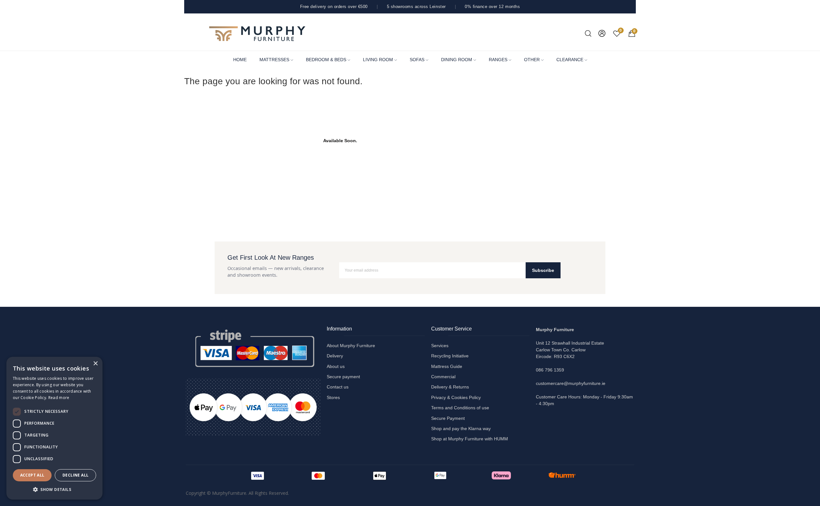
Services (439, 345)
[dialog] (54, 428)
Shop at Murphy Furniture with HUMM (469, 438)
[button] (54, 489)
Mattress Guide (446, 366)
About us (336, 366)
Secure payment (343, 376)
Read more (59, 397)
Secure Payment (448, 418)
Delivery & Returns (450, 386)
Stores (333, 397)
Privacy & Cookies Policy (456, 397)
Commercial (443, 376)
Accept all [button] (32, 475)
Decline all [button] (75, 475)
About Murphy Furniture (351, 345)
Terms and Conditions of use (460, 407)
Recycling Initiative (450, 355)
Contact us (337, 386)
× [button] (95, 363)
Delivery (335, 355)
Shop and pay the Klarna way (461, 428)
